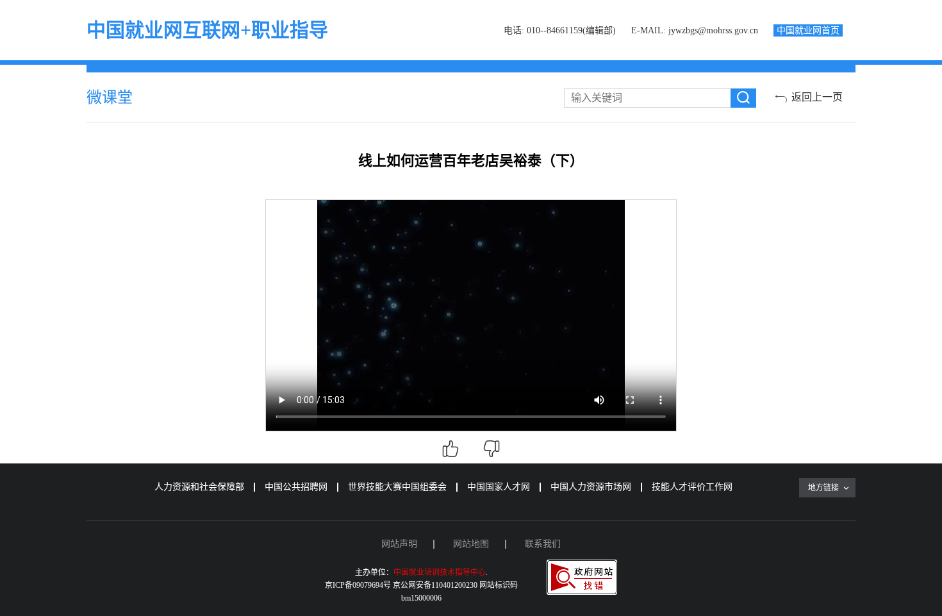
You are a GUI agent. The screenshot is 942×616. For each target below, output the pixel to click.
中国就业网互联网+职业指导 (207, 29)
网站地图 (471, 544)
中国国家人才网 (498, 487)
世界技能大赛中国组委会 (397, 487)
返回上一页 (817, 97)
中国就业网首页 (808, 30)
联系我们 (543, 544)
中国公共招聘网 (296, 487)
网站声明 (399, 544)
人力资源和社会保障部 (199, 487)
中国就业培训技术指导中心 (439, 572)
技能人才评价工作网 (692, 487)
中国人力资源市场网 (590, 487)
